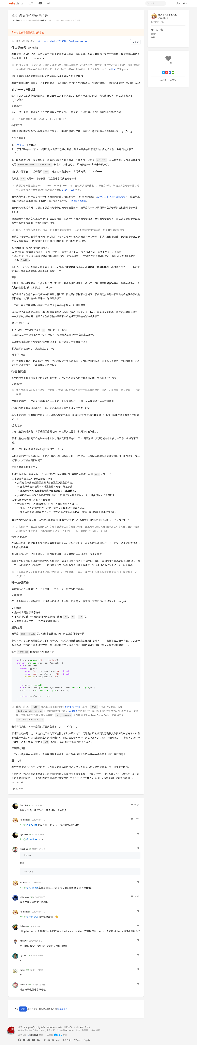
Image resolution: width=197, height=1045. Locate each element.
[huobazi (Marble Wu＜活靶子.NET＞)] (15, 849)
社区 (30, 3)
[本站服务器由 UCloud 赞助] (32, 1034)
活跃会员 (68, 1027)
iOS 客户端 (49, 1040)
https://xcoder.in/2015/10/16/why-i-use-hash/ (63, 41)
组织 (76, 1027)
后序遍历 (19, 145)
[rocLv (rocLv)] (15, 941)
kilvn (22, 969)
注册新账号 (62, 1008)
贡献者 (88, 1027)
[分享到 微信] (173, 72)
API (81, 1027)
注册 (178, 3)
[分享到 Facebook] (170, 72)
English (87, 1040)
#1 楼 (23, 824)
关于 (20, 1027)
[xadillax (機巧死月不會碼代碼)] (15, 820)
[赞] (138, 833)
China (16, 3)
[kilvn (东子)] (15, 970)
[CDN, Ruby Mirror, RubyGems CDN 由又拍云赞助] (58, 1034)
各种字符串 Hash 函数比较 (111, 196)
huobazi (24, 848)
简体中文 (78, 1040)
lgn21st (24, 805)
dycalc (23, 955)
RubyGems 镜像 (54, 1027)
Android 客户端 (63, 1040)
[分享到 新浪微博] (166, 72)
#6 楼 (23, 916)
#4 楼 (23, 887)
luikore (24, 926)
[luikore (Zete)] (15, 926)
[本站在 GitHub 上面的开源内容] (19, 1040)
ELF (72, 189)
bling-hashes (78, 200)
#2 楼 (23, 839)
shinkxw (24, 897)
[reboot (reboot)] (15, 985)
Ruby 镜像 (40, 1027)
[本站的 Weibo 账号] (28, 1040)
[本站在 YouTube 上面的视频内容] (33, 1040)
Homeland (70, 1030)
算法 (15, 16)
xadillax (15, 20)
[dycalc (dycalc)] (15, 955)
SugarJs (73, 710)
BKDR (65, 189)
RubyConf (29, 1027)
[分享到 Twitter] (163, 72)
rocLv (23, 940)
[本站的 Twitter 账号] (24, 1040)
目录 (136, 41)
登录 (185, 3)
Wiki (49, 3)
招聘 (40, 3)
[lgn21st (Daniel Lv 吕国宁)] (15, 805)
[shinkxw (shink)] (15, 897)
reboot (44, 20)
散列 (113, 69)
